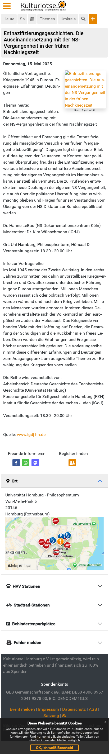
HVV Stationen (26, 586)
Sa (22, 18)
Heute (8, 18)
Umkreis (68, 18)
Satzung (51, 715)
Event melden (22, 709)
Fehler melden (27, 642)
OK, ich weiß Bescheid (54, 748)
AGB (93, 709)
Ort (14, 480)
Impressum (48, 709)
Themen (47, 18)
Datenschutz (74, 709)
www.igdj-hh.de (31, 434)
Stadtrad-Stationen (32, 605)
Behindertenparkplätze (34, 623)
